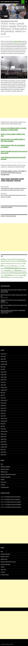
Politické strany (4, 471)
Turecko (21, 275)
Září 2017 (3, 395)
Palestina (4, 272)
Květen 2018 (3, 374)
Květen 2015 (3, 454)
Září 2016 (3, 426)
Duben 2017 (3, 408)
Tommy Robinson (17, 41)
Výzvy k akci (3, 482)
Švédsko (21, 277)
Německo (17, 270)
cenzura (9, 259)
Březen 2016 (3, 441)
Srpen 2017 (3, 397)
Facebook (3, 263)
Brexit (6, 259)
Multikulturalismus (12, 268)
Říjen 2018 (3, 366)
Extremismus (22, 261)
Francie (8, 263)
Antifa (3, 259)
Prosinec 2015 (4, 444)
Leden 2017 (3, 416)
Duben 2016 (3, 439)
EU (10, 261)
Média (24, 268)
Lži (9, 266)
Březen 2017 (3, 410)
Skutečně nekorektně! (5, 477)
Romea (15, 273)
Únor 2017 (3, 413)
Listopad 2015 (4, 447)
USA (24, 275)
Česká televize (16, 277)
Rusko (22, 273)
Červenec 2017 (4, 400)
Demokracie (14, 259)
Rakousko (8, 273)
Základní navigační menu (26, 1)
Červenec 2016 (4, 431)
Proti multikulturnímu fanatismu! (10, 1)
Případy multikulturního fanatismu (7, 21)
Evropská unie (14, 261)
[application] (14, 67)
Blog (2, 464)
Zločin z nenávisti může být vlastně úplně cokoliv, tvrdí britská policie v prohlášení (14, 195)
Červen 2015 (3, 452)
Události (16, 21)
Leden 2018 (3, 385)
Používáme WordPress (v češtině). (7, 644)
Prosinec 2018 (4, 361)
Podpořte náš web (5, 469)
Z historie (3, 484)
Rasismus (12, 273)
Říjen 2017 (3, 392)
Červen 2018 (3, 372)
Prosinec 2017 (4, 387)
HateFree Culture (19, 263)
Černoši (11, 277)
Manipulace (14, 266)
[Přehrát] (2, 77)
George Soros (13, 263)
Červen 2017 (3, 403)
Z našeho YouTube (5, 487)
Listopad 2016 (4, 421)
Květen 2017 (3, 405)
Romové (19, 273)
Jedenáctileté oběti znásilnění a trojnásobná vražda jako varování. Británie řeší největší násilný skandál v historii (14, 188)
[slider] (12, 77)
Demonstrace (21, 259)
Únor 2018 (3, 382)
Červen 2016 (3, 434)
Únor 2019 (3, 356)
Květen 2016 (3, 436)
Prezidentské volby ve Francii (15, 272)
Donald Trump (5, 261)
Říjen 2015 (3, 449)
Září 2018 (3, 369)
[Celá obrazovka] (25, 77)
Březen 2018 (3, 379)
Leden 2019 (3, 359)
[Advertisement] (14, 106)
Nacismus (2, 270)
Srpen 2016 (3, 428)
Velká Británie (17, 180)
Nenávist (3, 180)
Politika (7, 272)
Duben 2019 (3, 354)
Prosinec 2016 (4, 418)
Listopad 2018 (4, 364)
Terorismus (9, 275)
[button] (13, 67)
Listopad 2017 (4, 390)
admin (9, 36)
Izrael (7, 266)
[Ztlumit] (23, 77)
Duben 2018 (3, 377)
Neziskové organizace (5, 466)
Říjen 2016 (3, 423)
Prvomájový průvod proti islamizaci (12, 496)
